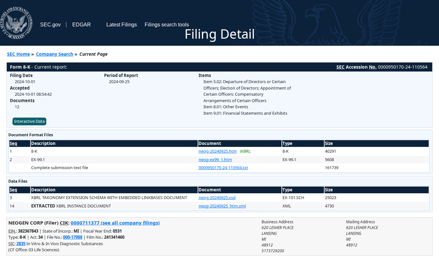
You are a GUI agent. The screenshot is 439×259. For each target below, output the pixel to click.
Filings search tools (167, 24)
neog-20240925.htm (218, 151)
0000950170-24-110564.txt (223, 167)
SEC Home (18, 54)
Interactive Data (29, 121)
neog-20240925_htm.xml (222, 206)
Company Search (54, 54)
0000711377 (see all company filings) (115, 222)
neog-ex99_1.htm (215, 159)
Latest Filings (121, 24)
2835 (20, 243)
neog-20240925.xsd (217, 197)
